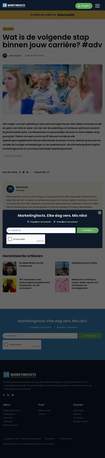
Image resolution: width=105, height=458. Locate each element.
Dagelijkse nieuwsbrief (40, 222)
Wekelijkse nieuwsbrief (67, 222)
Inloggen (85, 5)
